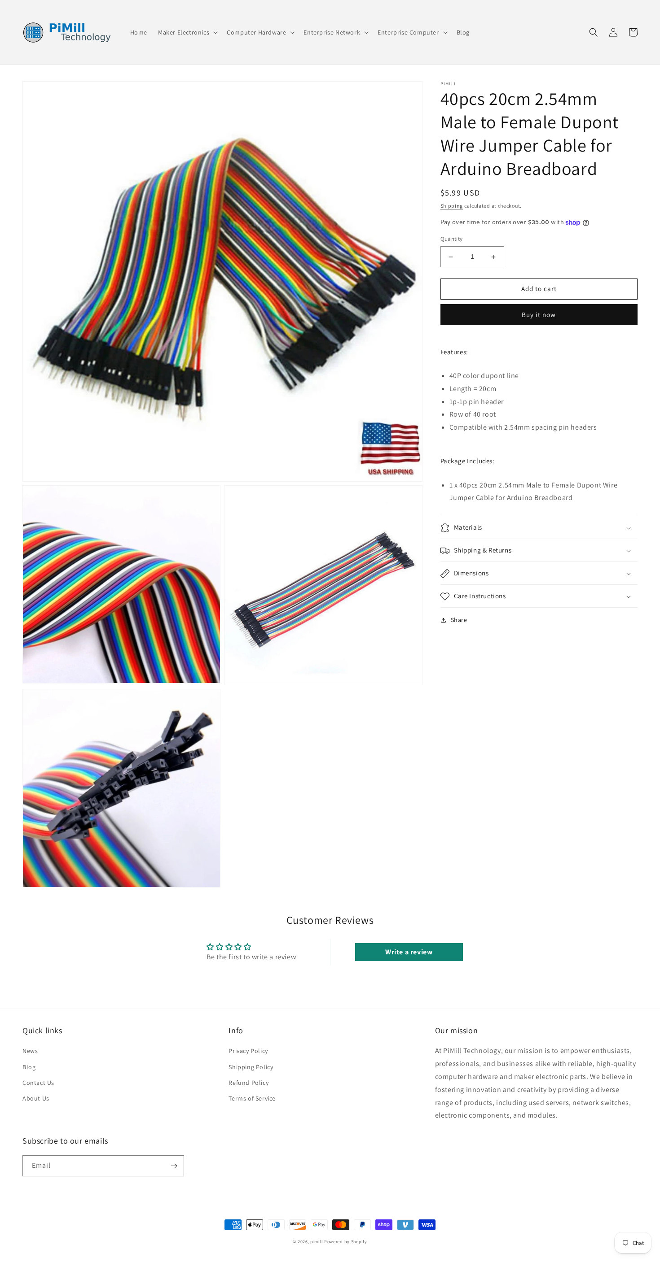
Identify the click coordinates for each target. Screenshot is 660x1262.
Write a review (408, 952)
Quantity (451, 239)
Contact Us (38, 1083)
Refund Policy (248, 1083)
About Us (35, 1098)
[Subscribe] (174, 1165)
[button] (187, 32)
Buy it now (539, 314)
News (30, 1051)
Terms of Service (252, 1098)
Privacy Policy (248, 1051)
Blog (28, 1067)
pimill (316, 1242)
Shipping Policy (251, 1067)
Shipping (451, 205)
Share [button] (459, 620)
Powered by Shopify (345, 1242)
